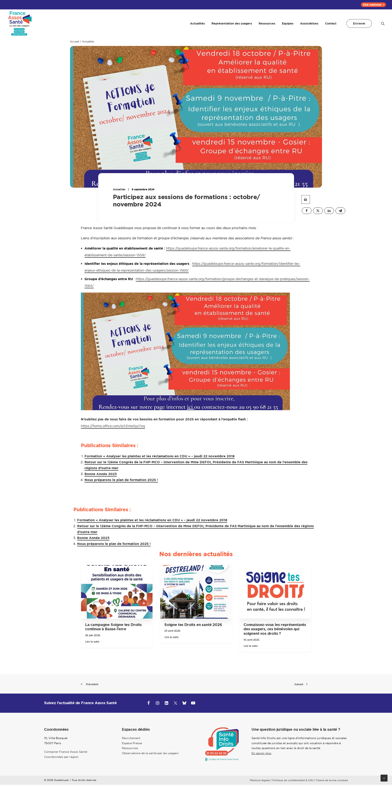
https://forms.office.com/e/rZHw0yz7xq (113, 426)
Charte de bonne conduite (332, 780)
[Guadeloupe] (19, 23)
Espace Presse (132, 743)
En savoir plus (261, 753)
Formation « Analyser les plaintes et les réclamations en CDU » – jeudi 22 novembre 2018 (160, 456)
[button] (383, 23)
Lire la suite (92, 641)
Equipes (287, 23)
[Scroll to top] (384, 778)
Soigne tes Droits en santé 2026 (193, 624)
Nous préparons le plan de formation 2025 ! (121, 480)
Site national (372, 5)
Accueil (74, 41)
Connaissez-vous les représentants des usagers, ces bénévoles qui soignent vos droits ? (275, 629)
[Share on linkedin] (329, 210)
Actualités (197, 23)
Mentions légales (260, 780)
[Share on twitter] (318, 210)
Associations (309, 23)
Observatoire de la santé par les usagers (150, 753)
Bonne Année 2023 (101, 474)
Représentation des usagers (232, 23)
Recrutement (131, 738)
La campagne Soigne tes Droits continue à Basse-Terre (113, 627)
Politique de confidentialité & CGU (293, 780)
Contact (330, 23)
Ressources (267, 23)
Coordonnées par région (61, 756)
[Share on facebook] (307, 210)
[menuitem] (373, 5)
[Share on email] (340, 210)
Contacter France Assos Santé (65, 751)
